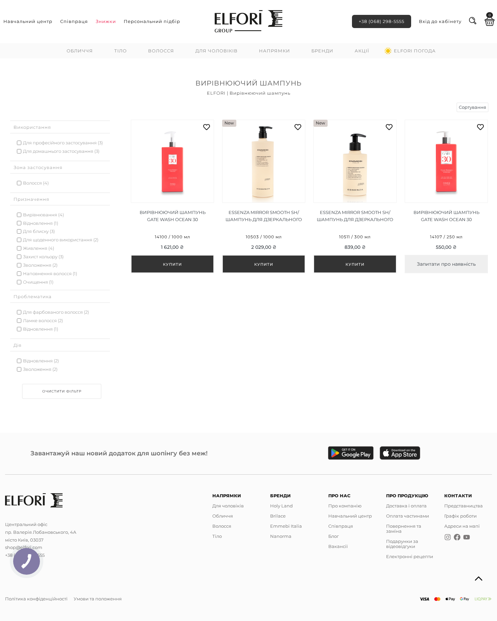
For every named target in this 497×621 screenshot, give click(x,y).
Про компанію (344, 505)
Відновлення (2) (41, 360)
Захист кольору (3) (43, 256)
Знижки (106, 21)
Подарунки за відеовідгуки (402, 544)
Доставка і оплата (406, 505)
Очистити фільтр (61, 391)
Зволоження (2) (40, 265)
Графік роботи (460, 516)
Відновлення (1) (40, 223)
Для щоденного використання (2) (60, 239)
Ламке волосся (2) (43, 320)
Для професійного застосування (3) (63, 142)
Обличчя (80, 50)
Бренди (322, 50)
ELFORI (216, 93)
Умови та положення (98, 598)
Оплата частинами (407, 516)
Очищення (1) (38, 282)
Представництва (463, 505)
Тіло (120, 50)
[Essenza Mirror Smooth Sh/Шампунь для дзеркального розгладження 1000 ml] (263, 196)
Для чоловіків (216, 50)
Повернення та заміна (403, 528)
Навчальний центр (27, 21)
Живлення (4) (38, 248)
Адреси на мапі (462, 526)
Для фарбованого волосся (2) (56, 312)
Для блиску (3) (39, 231)
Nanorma (280, 536)
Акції (362, 50)
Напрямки (274, 50)
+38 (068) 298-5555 (381, 21)
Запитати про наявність (446, 264)
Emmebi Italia (286, 526)
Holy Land (281, 505)
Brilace (278, 516)
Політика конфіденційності (36, 598)
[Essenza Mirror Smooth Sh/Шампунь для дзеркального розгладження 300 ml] (355, 196)
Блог (333, 536)
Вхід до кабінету (440, 21)
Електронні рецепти (409, 556)
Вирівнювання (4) (43, 214)
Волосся (161, 50)
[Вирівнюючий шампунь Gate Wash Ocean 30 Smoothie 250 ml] (446, 196)
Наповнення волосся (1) (50, 273)
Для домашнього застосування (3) (61, 151)
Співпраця (74, 21)
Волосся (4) (36, 183)
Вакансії (338, 546)
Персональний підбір (152, 21)
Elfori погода (415, 50)
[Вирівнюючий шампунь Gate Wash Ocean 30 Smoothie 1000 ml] (172, 196)
